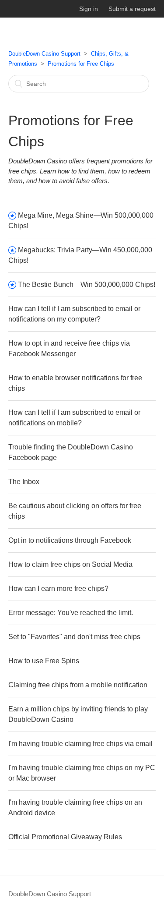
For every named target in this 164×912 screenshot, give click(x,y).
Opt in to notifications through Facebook (69, 540)
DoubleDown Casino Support (44, 53)
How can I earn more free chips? (58, 588)
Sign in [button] (88, 8)
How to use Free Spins (43, 661)
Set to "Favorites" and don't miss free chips (74, 636)
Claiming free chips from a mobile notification (77, 685)
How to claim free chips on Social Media (70, 564)
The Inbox (23, 481)
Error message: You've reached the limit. (70, 612)
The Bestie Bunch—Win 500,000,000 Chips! (86, 284)
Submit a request (132, 8)
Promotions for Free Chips (81, 63)
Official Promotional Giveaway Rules (65, 837)
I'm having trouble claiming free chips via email (80, 743)
